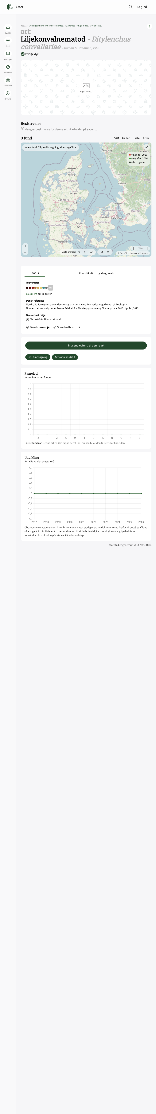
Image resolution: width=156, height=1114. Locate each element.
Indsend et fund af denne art (86, 345)
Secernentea (58, 25)
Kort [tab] (116, 138)
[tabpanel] (86, 306)
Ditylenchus (96, 25)
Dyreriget (34, 25)
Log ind (142, 7)
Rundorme (45, 25)
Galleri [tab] (126, 138)
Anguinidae (83, 25)
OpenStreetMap (127, 253)
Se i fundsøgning (38, 357)
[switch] (79, 252)
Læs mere (31, 294)
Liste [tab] (137, 138)
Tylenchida (71, 25)
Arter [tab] (146, 138)
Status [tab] (35, 273)
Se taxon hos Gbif (65, 357)
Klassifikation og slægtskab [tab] (96, 273)
